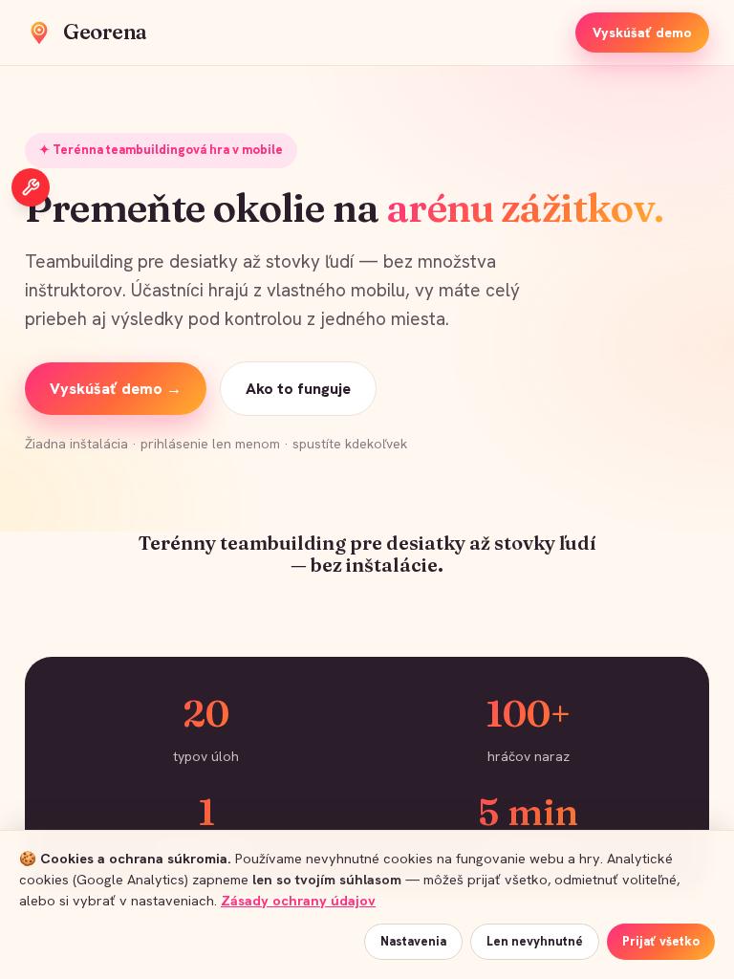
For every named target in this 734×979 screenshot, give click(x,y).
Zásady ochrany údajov (298, 900)
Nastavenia (413, 941)
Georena (105, 31)
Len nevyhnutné (534, 941)
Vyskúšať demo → (116, 389)
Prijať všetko (661, 941)
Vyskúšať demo (642, 32)
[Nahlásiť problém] (30, 187)
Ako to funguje (298, 389)
